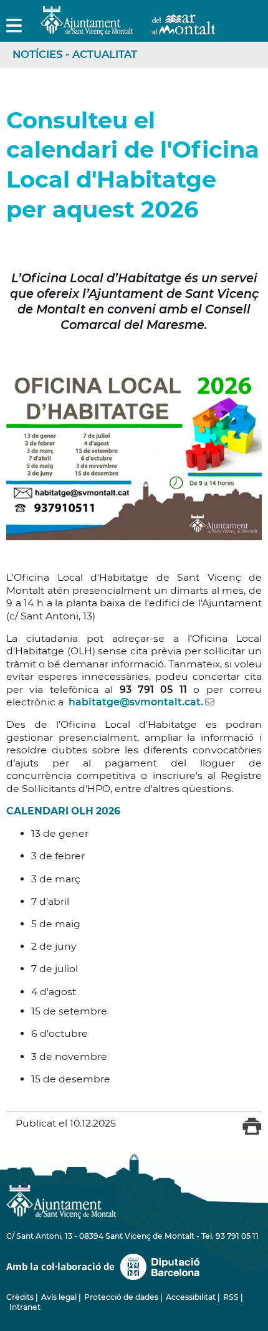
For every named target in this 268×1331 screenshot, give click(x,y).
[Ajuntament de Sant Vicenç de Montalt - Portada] (128, 28)
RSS (231, 1297)
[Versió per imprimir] (252, 1132)
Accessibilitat (191, 1297)
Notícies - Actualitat (74, 54)
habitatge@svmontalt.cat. (136, 702)
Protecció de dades (121, 1297)
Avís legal (59, 1297)
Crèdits (20, 1297)
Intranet (25, 1307)
